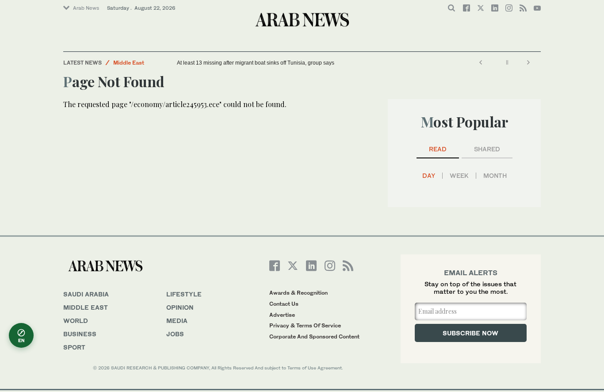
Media (176, 320)
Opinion (180, 307)
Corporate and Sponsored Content (314, 336)
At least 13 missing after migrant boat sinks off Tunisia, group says (255, 63)
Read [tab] (438, 149)
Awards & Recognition (298, 292)
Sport (74, 347)
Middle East (128, 62)
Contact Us (283, 303)
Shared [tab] (487, 149)
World (75, 320)
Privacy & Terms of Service (305, 325)
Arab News (86, 8)
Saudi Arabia (86, 294)
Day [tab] (428, 176)
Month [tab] (495, 176)
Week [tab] (459, 176)
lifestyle (184, 294)
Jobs (175, 334)
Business (79, 334)
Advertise (282, 314)
